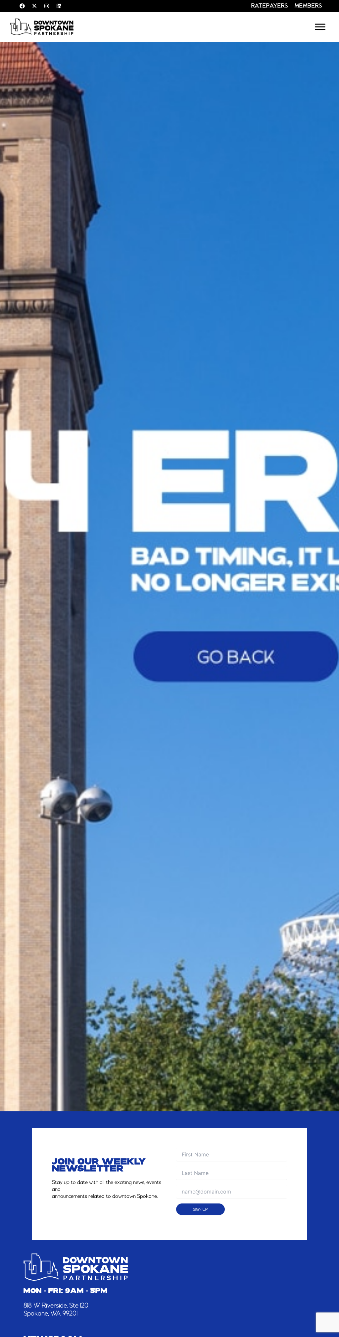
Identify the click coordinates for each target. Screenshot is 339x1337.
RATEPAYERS (269, 6)
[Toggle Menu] (320, 27)
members (308, 6)
